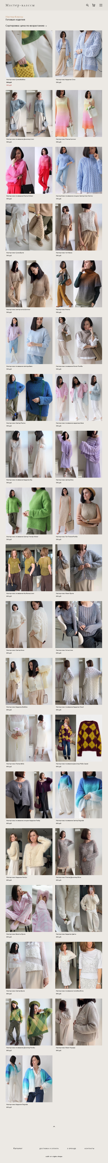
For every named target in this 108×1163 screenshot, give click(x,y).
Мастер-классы (20, 5)
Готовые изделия (15, 19)
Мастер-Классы (14, 16)
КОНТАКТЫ (89, 1148)
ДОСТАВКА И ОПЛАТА (49, 1148)
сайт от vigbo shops (54, 1156)
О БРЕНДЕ (71, 1148)
